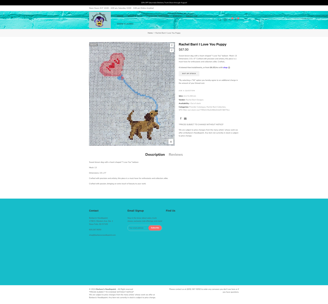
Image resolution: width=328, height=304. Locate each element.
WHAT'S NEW (135, 16)
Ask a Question (187, 91)
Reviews (176, 154)
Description (155, 154)
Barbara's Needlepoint (106, 289)
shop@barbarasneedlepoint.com (102, 235)
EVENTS (177, 16)
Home (150, 33)
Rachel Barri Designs (194, 99)
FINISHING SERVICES (158, 16)
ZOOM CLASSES (125, 24)
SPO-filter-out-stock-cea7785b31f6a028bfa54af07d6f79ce (204, 110)
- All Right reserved (124, 289)
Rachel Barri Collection (216, 107)
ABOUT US (191, 16)
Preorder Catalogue (197, 107)
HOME (120, 16)
